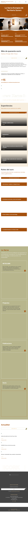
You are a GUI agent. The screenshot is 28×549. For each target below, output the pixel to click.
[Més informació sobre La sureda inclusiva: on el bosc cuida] (14, 235)
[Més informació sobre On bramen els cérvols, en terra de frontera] (14, 205)
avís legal (13, 491)
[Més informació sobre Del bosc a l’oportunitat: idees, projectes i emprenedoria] (14, 455)
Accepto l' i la (14, 491)
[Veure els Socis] (25, 389)
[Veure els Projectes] (25, 311)
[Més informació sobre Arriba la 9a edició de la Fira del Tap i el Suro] (14, 437)
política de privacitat (17, 491)
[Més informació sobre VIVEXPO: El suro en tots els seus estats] (14, 446)
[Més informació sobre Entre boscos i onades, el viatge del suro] (14, 189)
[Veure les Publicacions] (25, 350)
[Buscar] (20, 2)
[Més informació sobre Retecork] (25, 271)
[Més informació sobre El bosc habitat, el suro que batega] (14, 220)
